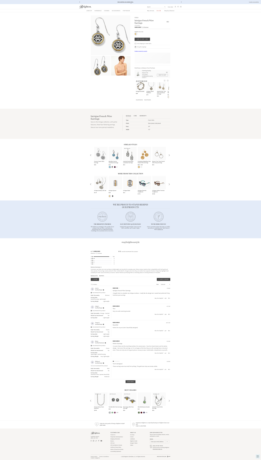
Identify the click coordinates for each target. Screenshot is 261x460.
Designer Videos (133, 443)
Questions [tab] (101, 276)
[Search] (165, 7)
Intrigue (136, 17)
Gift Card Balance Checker (116, 445)
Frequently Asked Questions (116, 436)
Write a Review (165, 280)
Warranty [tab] (143, 116)
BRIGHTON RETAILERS (161, 456)
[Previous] (79, 2)
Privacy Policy (94, 456)
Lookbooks (132, 439)
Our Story (132, 434)
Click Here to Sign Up (157, 449)
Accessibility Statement (115, 451)
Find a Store (170, 7)
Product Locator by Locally (141, 51)
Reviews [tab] (94, 276)
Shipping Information (115, 439)
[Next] (181, 2)
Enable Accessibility (254, 2)
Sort (157, 284)
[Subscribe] (167, 441)
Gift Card (112, 443)
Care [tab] (135, 116)
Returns (112, 441)
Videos (131, 445)
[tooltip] (101, 267)
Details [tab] (128, 116)
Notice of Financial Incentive (116, 449)
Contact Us (112, 434)
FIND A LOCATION (141, 426)
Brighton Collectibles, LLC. (130, 456)
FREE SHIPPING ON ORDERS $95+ (157, 2)
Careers (132, 436)
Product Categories (95, 458)
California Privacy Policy (115, 447)
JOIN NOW (103, 425)
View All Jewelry (147, 99)
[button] (90, 10)
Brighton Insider (133, 441)
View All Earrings (139, 99)
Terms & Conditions (104, 456)
